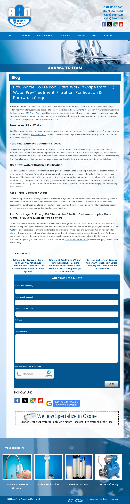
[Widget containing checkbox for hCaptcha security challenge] (34, 374)
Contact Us (79, 501)
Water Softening (109, 484)
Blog (70, 501)
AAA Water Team (33, 113)
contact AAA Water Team (76, 239)
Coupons (114, 499)
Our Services (92, 499)
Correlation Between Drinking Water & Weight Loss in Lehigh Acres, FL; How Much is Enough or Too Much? (101, 264)
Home (71, 499)
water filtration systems (76, 106)
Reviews (103, 499)
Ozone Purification (48, 484)
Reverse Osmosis (79, 484)
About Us (80, 499)
